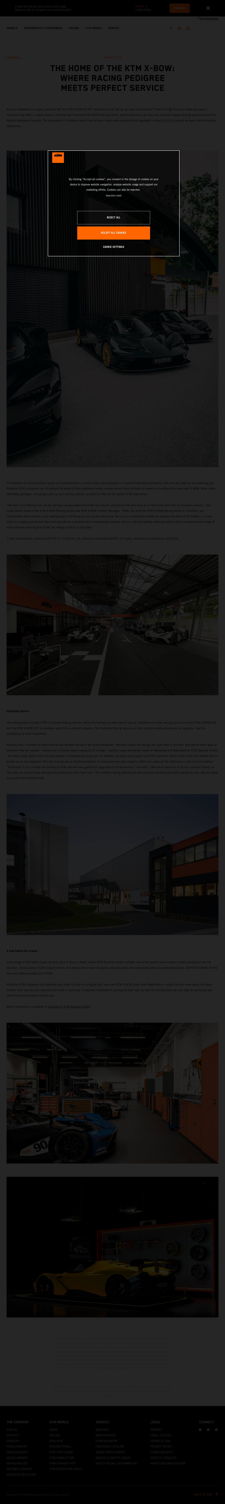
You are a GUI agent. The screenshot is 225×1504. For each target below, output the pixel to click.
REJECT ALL (113, 217)
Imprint (118, 195)
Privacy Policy (111, 195)
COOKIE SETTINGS (113, 247)
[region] (114, 203)
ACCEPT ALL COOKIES (113, 232)
